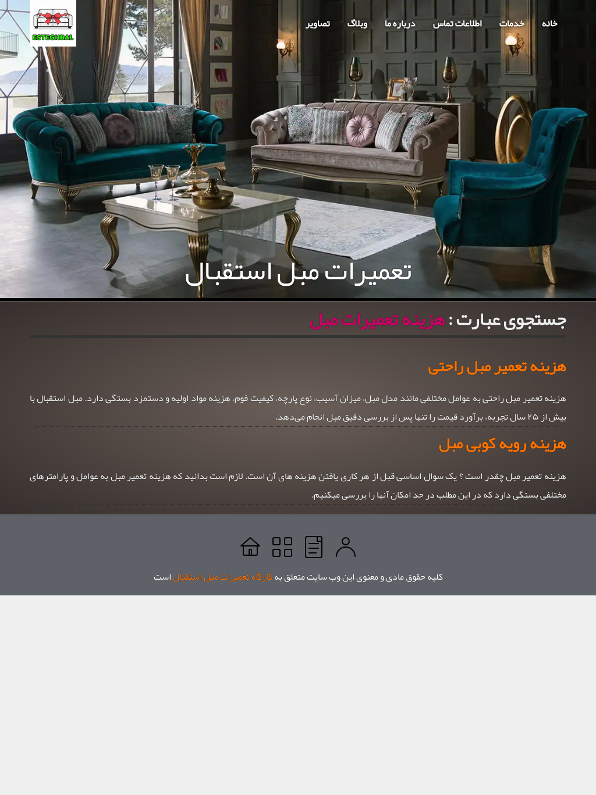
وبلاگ (357, 23)
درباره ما (400, 23)
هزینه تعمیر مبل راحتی (497, 365)
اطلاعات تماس (457, 23)
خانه (550, 23)
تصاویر (318, 23)
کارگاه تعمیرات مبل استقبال (222, 576)
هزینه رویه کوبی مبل (502, 443)
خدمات (511, 23)
